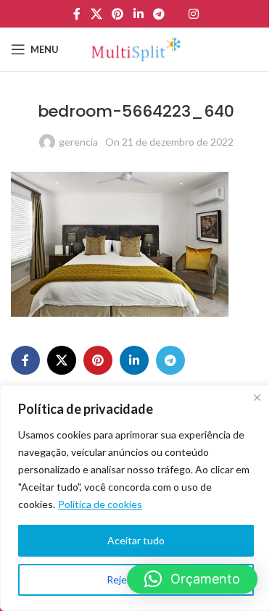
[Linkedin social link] (138, 14)
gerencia (78, 142)
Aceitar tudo (136, 540)
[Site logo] (136, 48)
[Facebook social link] (77, 14)
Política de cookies (100, 504)
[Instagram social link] (193, 14)
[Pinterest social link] (117, 14)
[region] (136, 498)
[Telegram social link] (158, 14)
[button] (192, 579)
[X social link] (96, 14)
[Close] (256, 397)
